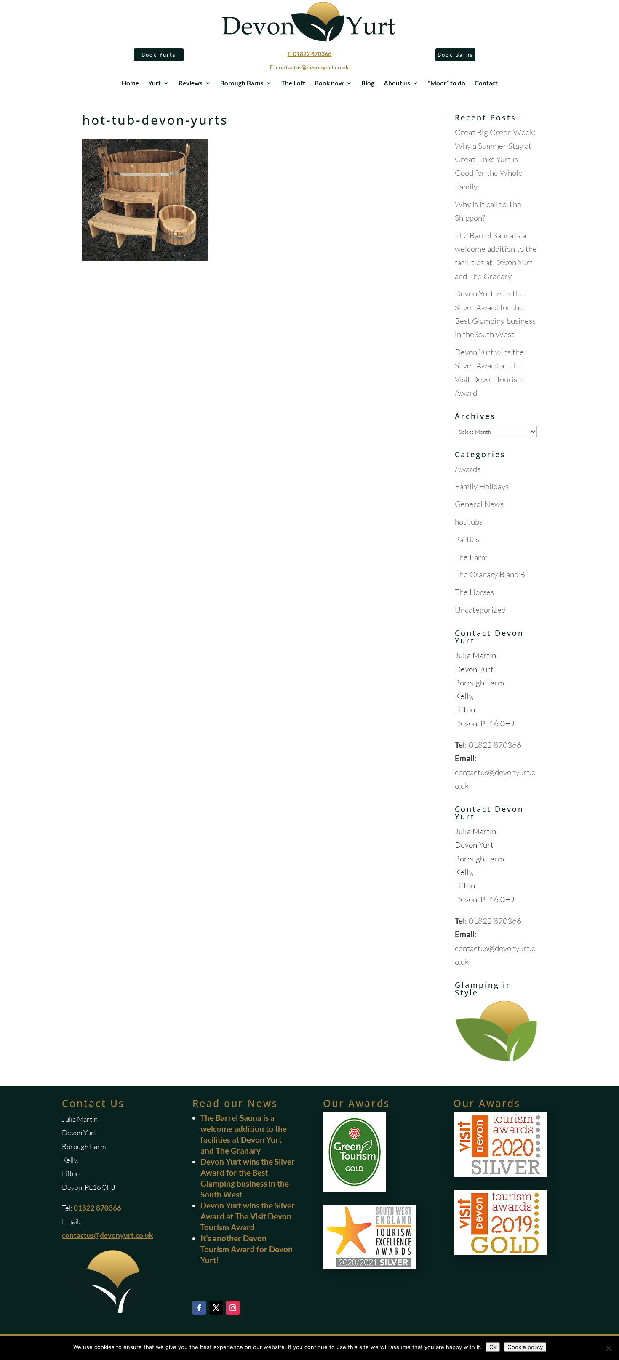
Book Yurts (158, 54)
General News (479, 504)
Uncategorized (480, 610)
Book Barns (455, 54)
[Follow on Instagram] (233, 1308)
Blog (367, 83)
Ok (492, 1347)
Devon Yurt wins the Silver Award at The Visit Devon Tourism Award (247, 1216)
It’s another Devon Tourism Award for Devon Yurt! (246, 1249)
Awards (467, 469)
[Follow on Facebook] (199, 1308)
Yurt (154, 83)
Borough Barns (242, 83)
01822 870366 (495, 745)
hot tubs (469, 522)
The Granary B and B (490, 574)
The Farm (471, 557)
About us (397, 83)
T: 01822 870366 (309, 53)
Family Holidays (482, 486)
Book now (329, 83)
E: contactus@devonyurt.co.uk (309, 67)
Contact (486, 83)
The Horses (474, 592)
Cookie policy (525, 1347)
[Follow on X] (216, 1308)
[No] (608, 1348)
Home (130, 83)
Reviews (191, 83)
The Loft (293, 83)
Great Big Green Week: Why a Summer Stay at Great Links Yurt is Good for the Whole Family (495, 159)
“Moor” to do (446, 83)
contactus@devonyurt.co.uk (107, 1235)
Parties (467, 539)
